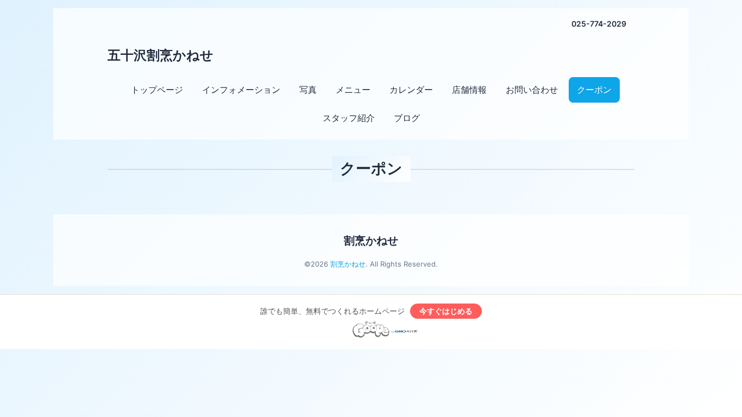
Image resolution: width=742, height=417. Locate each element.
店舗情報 (469, 89)
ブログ (407, 117)
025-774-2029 (598, 23)
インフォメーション (241, 89)
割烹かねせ (371, 240)
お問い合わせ (532, 89)
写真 (308, 89)
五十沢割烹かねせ (160, 55)
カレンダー (411, 89)
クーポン (594, 89)
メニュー (353, 89)
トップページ (157, 89)
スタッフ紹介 (349, 117)
